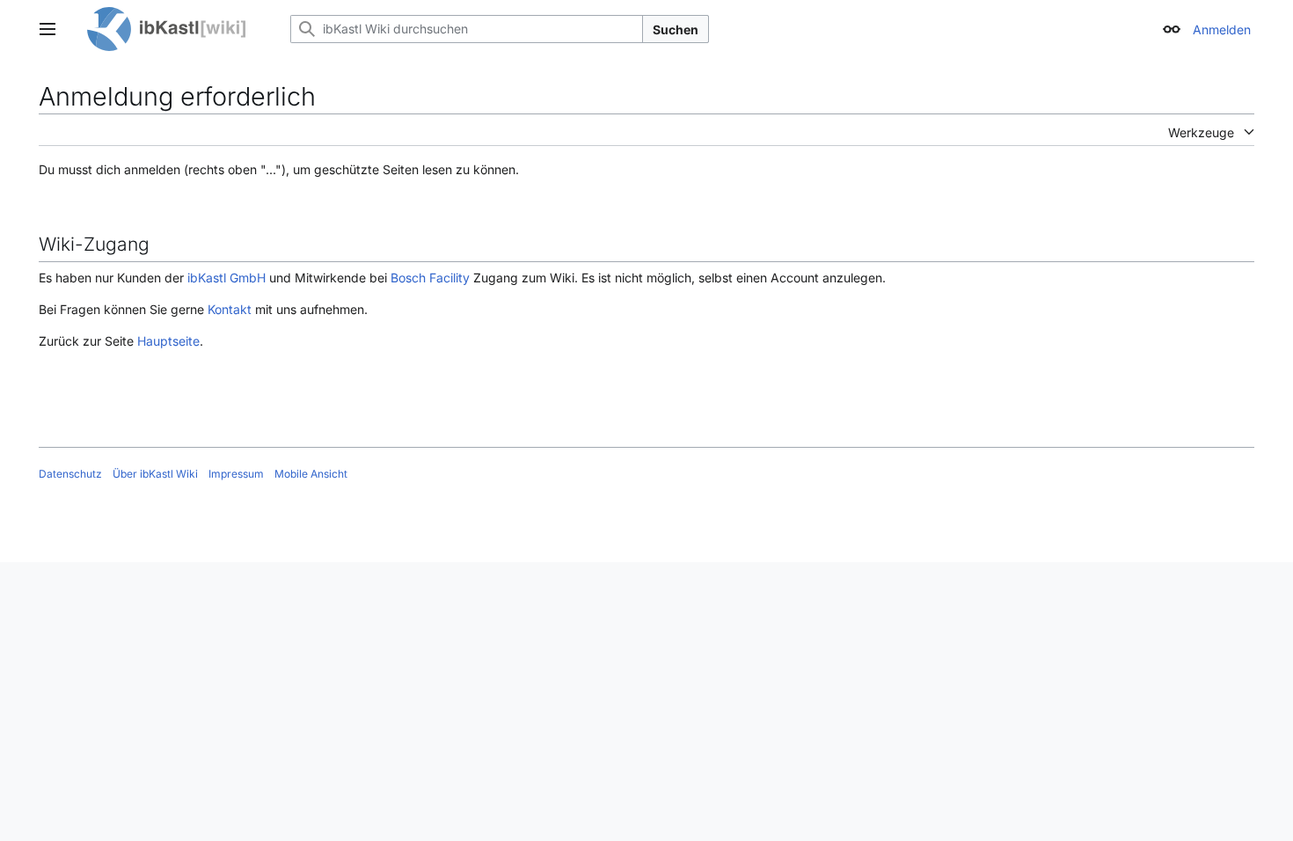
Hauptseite (168, 340)
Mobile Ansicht (310, 473)
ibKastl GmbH (226, 277)
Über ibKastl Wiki (155, 473)
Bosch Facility (430, 277)
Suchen (675, 29)
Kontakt (230, 309)
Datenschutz (70, 473)
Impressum (236, 473)
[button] (47, 29)
